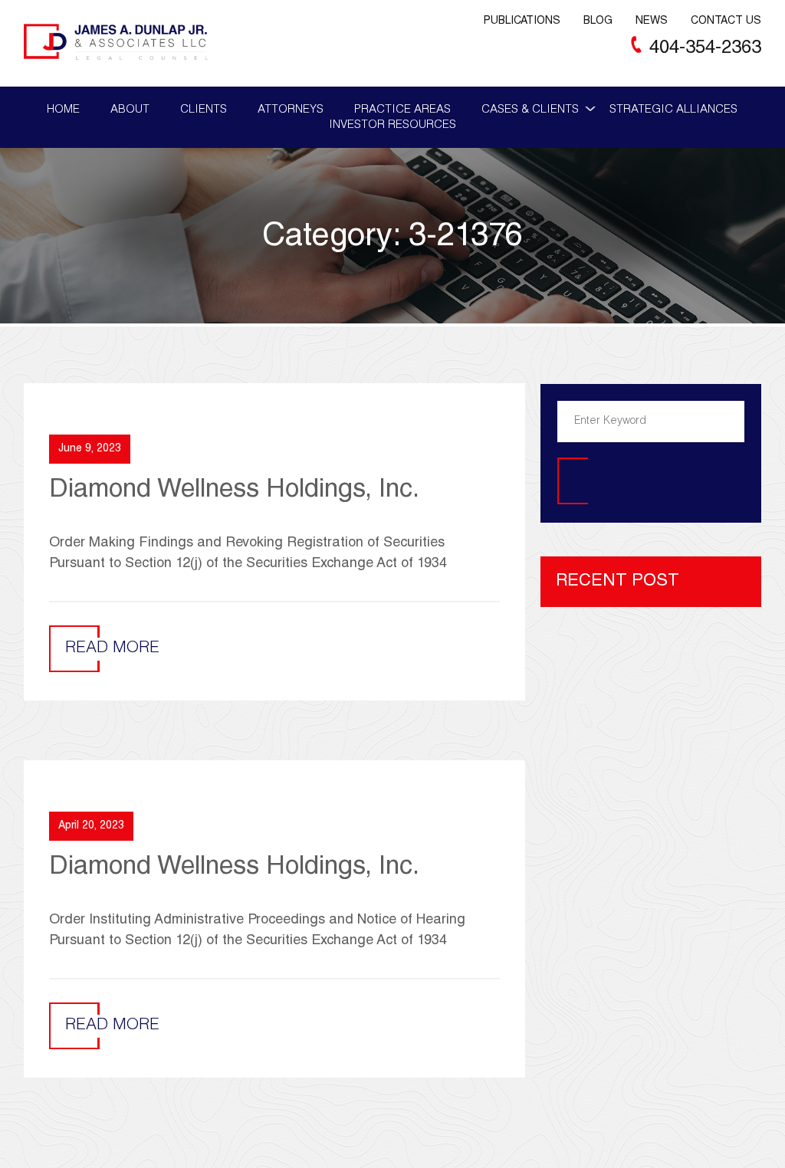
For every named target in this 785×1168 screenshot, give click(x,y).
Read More (112, 649)
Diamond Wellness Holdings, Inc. (234, 491)
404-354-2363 (705, 49)
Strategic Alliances (673, 110)
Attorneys (291, 110)
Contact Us (726, 21)
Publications (522, 21)
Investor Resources (392, 125)
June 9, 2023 (89, 449)
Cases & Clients (530, 110)
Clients (203, 110)
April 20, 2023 (91, 826)
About (129, 110)
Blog (598, 21)
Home (63, 110)
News (652, 21)
